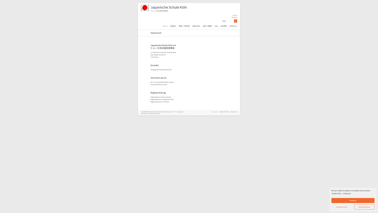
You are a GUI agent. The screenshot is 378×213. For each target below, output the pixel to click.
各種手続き (196, 26)
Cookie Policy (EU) (224, 112)
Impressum (347, 193)
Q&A (216, 26)
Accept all (353, 200)
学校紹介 (173, 26)
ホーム (165, 26)
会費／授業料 (207, 26)
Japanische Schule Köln (169, 7)
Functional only (341, 207)
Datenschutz (233, 112)
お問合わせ (233, 26)
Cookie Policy (336, 193)
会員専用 (223, 26)
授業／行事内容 (184, 26)
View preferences (364, 207)
